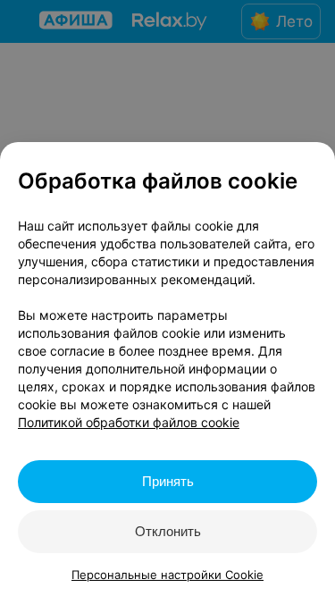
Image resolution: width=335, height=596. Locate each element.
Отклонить (168, 531)
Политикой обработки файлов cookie (128, 422)
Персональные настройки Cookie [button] (167, 574)
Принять (168, 481)
